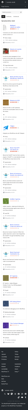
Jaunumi (3, 354)
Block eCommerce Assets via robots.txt (16, 174)
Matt (2, 379)
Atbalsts (3, 366)
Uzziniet (3, 364)
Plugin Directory (5, 6)
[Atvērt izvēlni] (25, 2)
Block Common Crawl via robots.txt (16, 225)
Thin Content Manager (17, 323)
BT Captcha (13, 276)
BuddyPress (4, 384)
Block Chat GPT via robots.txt (15, 148)
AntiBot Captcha (15, 199)
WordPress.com (5, 376)
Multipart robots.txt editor (15, 26)
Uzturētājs (4, 356)
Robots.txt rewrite (15, 49)
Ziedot (16, 369)
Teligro (12, 126)
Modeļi (16, 359)
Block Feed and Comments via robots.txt (14, 253)
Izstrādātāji (4, 369)
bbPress (3, 381)
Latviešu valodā (9, 390)
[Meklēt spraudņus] (20, 12)
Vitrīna (16, 351)
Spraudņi (17, 356)
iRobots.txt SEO (15, 100)
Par (2, 351)
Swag (17, 371)
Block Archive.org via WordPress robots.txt (16, 77)
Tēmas (16, 354)
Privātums (4, 359)
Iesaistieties (18, 364)
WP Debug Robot (15, 301)
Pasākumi (17, 366)
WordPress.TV (5, 371)
